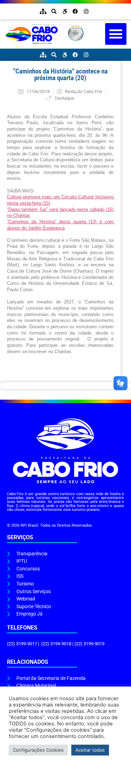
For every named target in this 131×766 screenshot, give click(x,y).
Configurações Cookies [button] (38, 750)
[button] (116, 34)
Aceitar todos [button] (90, 750)
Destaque (64, 98)
